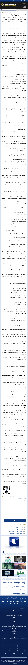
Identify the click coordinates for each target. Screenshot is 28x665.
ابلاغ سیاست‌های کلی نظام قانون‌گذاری (19, 586)
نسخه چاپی (14, 496)
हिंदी (14, 617)
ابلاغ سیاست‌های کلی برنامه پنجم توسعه (15, 529)
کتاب (3, 601)
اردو (14, 610)
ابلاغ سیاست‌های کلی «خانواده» (20, 590)
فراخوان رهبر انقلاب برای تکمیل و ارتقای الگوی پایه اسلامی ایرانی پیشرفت (14, 587)
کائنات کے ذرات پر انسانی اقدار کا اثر (14, 611)
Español (14, 625)
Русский (14, 628)
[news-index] (14, 550)
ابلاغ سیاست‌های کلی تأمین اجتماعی (20, 583)
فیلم (10, 603)
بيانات (25, 601)
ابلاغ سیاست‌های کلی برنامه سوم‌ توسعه (15, 531)
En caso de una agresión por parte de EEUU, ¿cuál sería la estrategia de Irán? (14, 626)
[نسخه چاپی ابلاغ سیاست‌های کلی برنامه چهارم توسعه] (11, 12)
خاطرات (17, 601)
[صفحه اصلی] (8, 4)
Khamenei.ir (8, 662)
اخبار (21, 601)
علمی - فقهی (12, 601)
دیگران (7, 601)
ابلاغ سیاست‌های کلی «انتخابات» (20, 589)
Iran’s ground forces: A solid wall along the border (14, 615)
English (14, 614)
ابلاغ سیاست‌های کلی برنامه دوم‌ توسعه (16, 533)
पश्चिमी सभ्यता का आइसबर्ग (14, 619)
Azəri (14, 633)
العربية (14, 621)
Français (14, 637)
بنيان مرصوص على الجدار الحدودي (14, 622)
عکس (17, 603)
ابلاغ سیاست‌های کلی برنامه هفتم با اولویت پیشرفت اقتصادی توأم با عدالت (14, 582)
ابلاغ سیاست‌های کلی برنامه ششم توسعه (15, 527)
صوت (14, 603)
